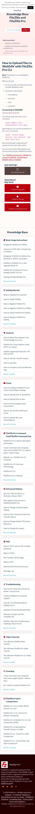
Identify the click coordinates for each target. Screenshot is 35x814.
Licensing (10, 671)
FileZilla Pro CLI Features (13, 476)
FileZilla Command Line (14, 155)
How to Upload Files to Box (14, 399)
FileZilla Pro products (17, 190)
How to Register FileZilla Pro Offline (17, 308)
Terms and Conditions (17, 801)
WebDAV (18, 160)
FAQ (8, 541)
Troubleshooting (13, 584)
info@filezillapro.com (18, 806)
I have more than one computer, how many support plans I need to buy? (17, 678)
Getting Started (13, 290)
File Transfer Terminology (14, 557)
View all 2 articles (9, 690)
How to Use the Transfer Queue (16, 358)
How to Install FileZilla (12, 299)
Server (22, 797)
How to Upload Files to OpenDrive (17, 394)
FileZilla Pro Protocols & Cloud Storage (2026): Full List (15, 271)
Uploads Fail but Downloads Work (17, 610)
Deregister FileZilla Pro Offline (15, 244)
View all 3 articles (9, 662)
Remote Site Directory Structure (16, 566)
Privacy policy (28, 799)
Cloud (8, 383)
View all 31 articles (9, 324)
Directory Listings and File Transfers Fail (14, 615)
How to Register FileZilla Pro (15, 304)
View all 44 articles (9, 533)
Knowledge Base (15, 799)
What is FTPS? (9, 553)
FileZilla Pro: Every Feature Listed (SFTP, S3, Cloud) (16, 345)
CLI (18, 797)
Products (8, 795)
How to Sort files (10, 363)
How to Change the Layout (14, 528)
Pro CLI (13, 797)
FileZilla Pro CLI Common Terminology (13, 465)
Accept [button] (30, 7)
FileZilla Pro (26, 795)
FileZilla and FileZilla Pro (12, 43)
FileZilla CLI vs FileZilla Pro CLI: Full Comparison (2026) (17, 721)
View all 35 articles (9, 424)
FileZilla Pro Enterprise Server (17, 209)
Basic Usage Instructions (16, 240)
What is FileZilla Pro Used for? (15, 295)
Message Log (9, 571)
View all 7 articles (9, 374)
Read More (17, 10)
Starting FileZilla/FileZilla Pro (15, 277)
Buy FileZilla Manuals (18, 172)
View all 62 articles (9, 480)
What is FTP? (8, 562)
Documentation (10, 40)
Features (10, 333)
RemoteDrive (5, 797)
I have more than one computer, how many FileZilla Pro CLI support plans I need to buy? (17, 450)
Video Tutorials (12, 637)
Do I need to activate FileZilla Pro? (17, 685)
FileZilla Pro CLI (9, 471)
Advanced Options (14, 489)
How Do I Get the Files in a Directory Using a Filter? (14, 494)
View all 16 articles (9, 628)
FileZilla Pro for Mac (17, 199)
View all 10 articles (9, 748)
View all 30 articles (9, 575)
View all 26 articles (9, 281)
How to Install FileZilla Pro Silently (17, 313)
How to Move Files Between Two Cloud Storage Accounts (16, 338)
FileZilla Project (6, 783)
